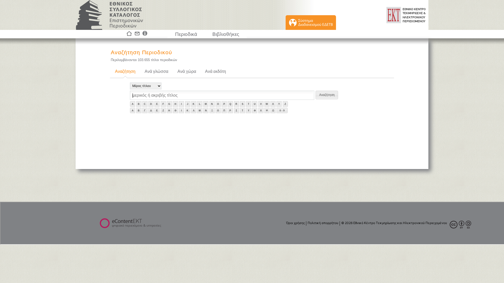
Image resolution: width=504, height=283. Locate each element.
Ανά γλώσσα (156, 71)
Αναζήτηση (125, 71)
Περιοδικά (186, 34)
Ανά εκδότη (215, 71)
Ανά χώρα (186, 71)
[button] (327, 95)
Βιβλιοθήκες (225, 34)
